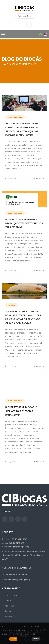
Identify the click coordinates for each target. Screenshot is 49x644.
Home (5, 64)
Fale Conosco (10, 595)
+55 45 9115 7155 (17, 543)
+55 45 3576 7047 (19, 539)
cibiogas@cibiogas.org (18, 546)
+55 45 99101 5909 (18, 574)
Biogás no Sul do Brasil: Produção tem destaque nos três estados (24, 223)
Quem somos (10, 616)
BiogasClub (9, 606)
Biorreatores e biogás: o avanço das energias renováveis (21, 411)
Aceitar (13, 639)
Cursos (7, 611)
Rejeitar (36, 639)
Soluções (8, 600)
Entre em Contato (25, 16)
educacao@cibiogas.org (19, 579)
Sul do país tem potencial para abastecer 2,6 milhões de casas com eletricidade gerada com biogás (23, 317)
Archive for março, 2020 (23, 64)
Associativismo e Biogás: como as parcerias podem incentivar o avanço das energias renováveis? (22, 129)
